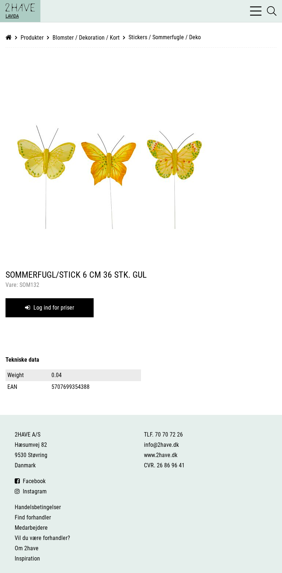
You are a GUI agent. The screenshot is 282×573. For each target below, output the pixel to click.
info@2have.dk (161, 444)
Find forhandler (33, 517)
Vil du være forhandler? (42, 537)
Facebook (33, 481)
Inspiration (27, 558)
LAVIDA (12, 16)
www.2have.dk (160, 455)
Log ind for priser (53, 307)
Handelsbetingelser (38, 507)
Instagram (33, 491)
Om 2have (27, 548)
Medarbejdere (31, 527)
